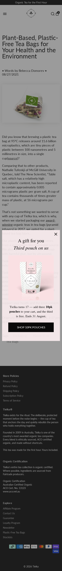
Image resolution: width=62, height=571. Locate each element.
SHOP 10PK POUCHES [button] (31, 327)
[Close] (56, 234)
